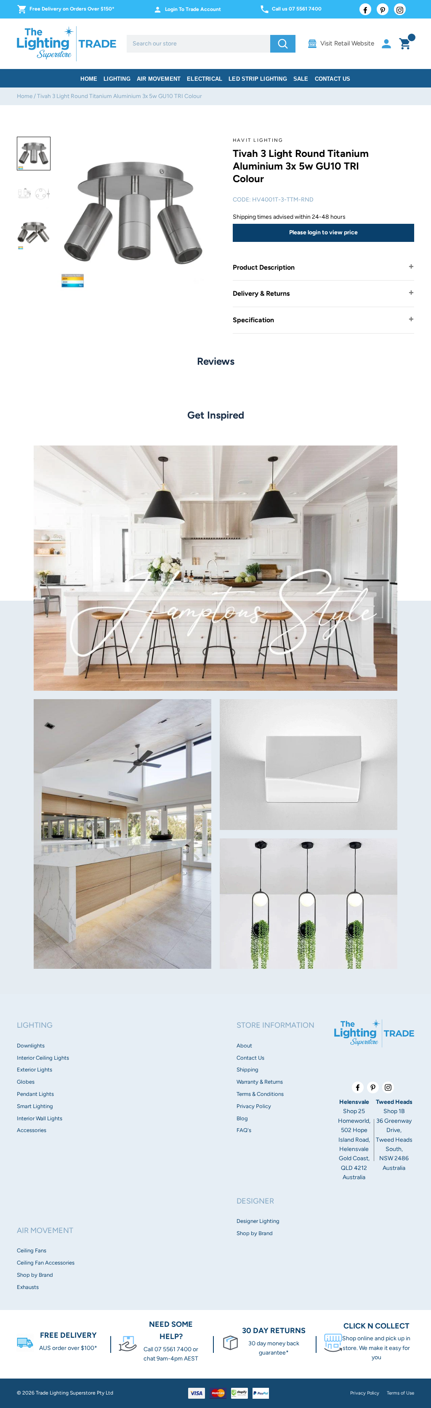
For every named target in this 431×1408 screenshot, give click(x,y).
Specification (253, 320)
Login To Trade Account (193, 9)
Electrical (204, 79)
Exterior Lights (34, 1069)
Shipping (247, 1069)
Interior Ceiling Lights (43, 1058)
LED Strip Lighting (258, 79)
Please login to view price (323, 232)
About (244, 1045)
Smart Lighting (35, 1106)
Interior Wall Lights (39, 1118)
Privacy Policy (254, 1106)
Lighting (117, 79)
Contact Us (333, 79)
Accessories (31, 1130)
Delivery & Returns (261, 293)
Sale (301, 79)
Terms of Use (400, 1393)
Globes (26, 1082)
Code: (242, 199)
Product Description (264, 267)
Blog (242, 1118)
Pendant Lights (35, 1094)
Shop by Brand (35, 1275)
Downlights (31, 1045)
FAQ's (244, 1130)
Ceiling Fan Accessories (45, 1263)
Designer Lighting (258, 1221)
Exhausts (28, 1287)
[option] (34, 153)
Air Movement (159, 79)
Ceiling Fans (31, 1250)
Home (88, 79)
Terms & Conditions (260, 1094)
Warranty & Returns (260, 1082)
